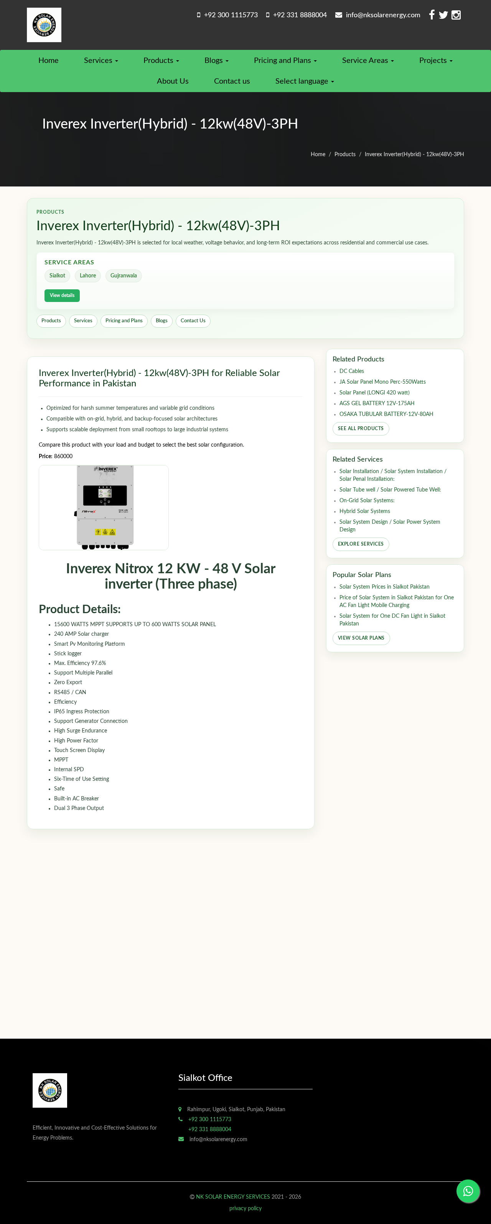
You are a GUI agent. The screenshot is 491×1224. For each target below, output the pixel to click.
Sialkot (57, 276)
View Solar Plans (361, 638)
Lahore (88, 276)
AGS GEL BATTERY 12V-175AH (377, 403)
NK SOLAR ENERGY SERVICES (233, 1197)
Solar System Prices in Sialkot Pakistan (384, 587)
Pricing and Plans (283, 60)
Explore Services (361, 544)
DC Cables (351, 371)
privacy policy (245, 1208)
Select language (302, 81)
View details (62, 295)
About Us (173, 81)
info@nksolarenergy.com (381, 15)
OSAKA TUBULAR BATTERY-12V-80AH (386, 414)
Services (99, 60)
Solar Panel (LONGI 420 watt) (374, 393)
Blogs (214, 60)
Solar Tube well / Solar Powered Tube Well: (390, 490)
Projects (434, 60)
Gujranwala (123, 276)
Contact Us (193, 320)
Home (48, 60)
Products (159, 60)
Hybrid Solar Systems (364, 511)
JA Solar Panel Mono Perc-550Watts (382, 382)
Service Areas (366, 60)
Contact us (232, 81)
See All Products (361, 428)
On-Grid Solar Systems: (367, 500)
